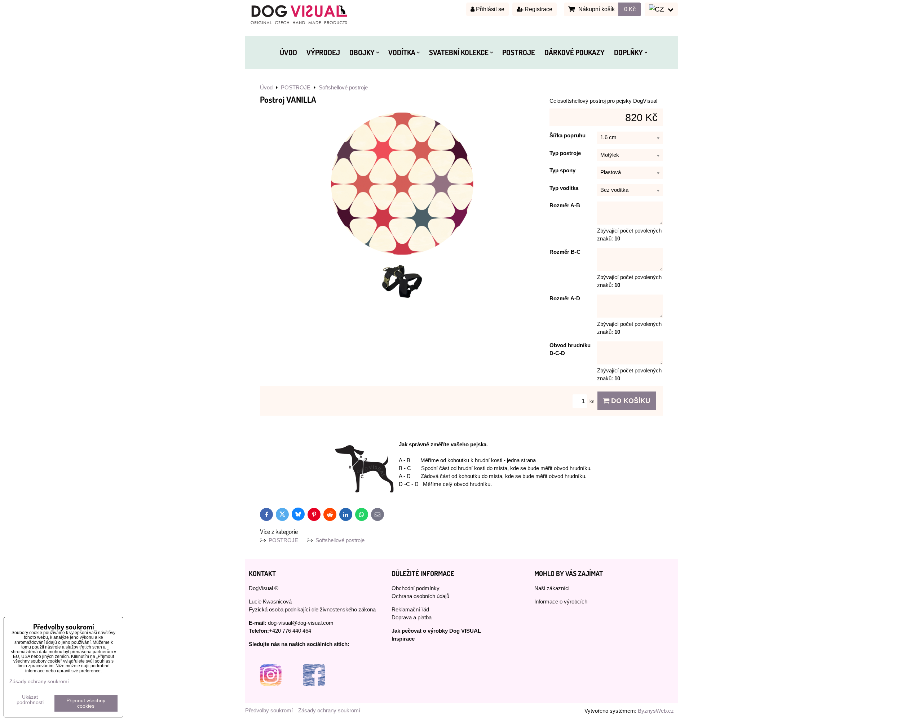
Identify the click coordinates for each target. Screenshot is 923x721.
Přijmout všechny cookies (85, 703)
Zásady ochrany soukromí (329, 710)
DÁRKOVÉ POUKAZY (574, 52)
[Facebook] (313, 695)
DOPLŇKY (628, 52)
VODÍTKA (401, 52)
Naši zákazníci (551, 588)
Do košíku (629, 400)
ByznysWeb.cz (656, 711)
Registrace (537, 9)
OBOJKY (362, 52)
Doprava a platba (412, 617)
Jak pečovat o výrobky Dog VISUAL (436, 631)
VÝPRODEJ (323, 52)
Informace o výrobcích (560, 602)
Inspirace (403, 639)
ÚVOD (288, 52)
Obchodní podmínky (416, 588)
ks (592, 401)
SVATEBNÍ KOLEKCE (459, 52)
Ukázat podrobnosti (30, 699)
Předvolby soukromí (269, 710)
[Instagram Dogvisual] (270, 695)
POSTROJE (518, 52)
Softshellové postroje (340, 540)
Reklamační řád (410, 609)
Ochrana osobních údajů (420, 596)
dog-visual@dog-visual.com (301, 623)
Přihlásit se (489, 9)
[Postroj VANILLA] (402, 184)
